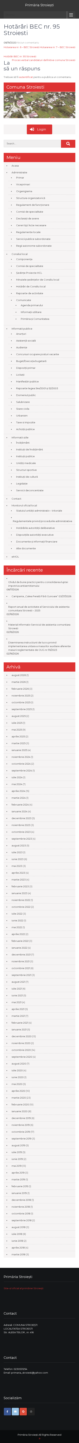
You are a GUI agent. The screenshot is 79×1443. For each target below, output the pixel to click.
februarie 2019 (20, 1186)
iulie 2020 (17, 1070)
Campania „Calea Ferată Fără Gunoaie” (35, 596)
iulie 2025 (17, 722)
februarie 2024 (20, 804)
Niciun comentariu (28, 42)
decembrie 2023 (21, 818)
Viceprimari (23, 184)
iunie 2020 (18, 1077)
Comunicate (23, 300)
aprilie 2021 (18, 1009)
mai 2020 (17, 1084)
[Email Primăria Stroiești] (15, 1411)
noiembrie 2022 (21, 900)
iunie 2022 (17, 920)
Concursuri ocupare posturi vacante (37, 354)
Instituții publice (25, 456)
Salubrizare (23, 401)
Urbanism (22, 415)
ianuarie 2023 (19, 893)
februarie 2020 (20, 1104)
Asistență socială (26, 340)
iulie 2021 (17, 988)
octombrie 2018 (21, 1213)
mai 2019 (17, 1165)
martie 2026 (19, 681)
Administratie (19, 172)
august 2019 (18, 1145)
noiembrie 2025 (21, 695)
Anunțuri (21, 333)
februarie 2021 (20, 1022)
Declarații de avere (27, 218)
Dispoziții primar (25, 367)
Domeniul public (26, 395)
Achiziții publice (25, 429)
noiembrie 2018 (21, 1206)
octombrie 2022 (21, 906)
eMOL (15, 556)
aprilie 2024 (18, 790)
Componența (24, 259)
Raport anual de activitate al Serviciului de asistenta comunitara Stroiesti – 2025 (38, 608)
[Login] (31, 1411)
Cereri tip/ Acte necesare (31, 225)
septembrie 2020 (22, 1056)
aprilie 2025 (18, 736)
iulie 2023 (17, 852)
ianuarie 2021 (19, 1029)
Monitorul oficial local (24, 505)
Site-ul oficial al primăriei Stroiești (23, 1288)
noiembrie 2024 (21, 756)
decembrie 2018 (21, 1199)
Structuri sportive (26, 469)
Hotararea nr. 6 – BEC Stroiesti (21, 47)
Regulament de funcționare (32, 204)
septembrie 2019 (21, 1138)
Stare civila (22, 408)
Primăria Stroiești (39, 5)
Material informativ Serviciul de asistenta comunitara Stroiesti (39, 626)
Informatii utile (20, 437)
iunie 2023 (18, 859)
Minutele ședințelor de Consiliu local (37, 279)
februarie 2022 (20, 940)
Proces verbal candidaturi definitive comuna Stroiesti (43, 60)
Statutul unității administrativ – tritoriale (39, 510)
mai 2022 (17, 927)
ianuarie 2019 (19, 1193)
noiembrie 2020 (21, 1043)
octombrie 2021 (21, 968)
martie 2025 (19, 743)
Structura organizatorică (30, 198)
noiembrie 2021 (21, 961)
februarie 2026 (20, 688)
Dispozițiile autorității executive (35, 534)
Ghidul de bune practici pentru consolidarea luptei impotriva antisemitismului (38, 584)
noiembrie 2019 (21, 1124)
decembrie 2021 (21, 954)
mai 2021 (16, 1002)
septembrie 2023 (22, 838)
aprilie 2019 (18, 1172)
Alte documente (26, 548)
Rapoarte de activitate (29, 293)
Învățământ (23, 442)
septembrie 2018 (22, 1220)
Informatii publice (22, 328)
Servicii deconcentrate (30, 490)
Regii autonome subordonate (34, 245)
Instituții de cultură (27, 476)
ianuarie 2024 (19, 811)
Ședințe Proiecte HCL (29, 272)
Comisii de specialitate (29, 211)
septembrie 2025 (22, 709)
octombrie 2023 (21, 831)
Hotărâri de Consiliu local (31, 286)
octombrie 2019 (21, 1131)
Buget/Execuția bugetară (31, 361)
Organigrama (24, 191)
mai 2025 (17, 729)
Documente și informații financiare (36, 541)
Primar (20, 177)
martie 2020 (19, 1097)
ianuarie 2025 (19, 750)
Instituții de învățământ (29, 449)
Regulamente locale (28, 232)
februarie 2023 (20, 886)
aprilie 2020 (18, 1090)
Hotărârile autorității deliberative (35, 527)
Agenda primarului (32, 305)
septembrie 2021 (21, 974)
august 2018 (19, 1227)
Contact (16, 498)
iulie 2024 (17, 777)
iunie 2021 (17, 995)
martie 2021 (18, 1015)
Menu (10, 15)
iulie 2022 (17, 913)
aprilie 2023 (18, 872)
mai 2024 (17, 784)
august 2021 (18, 981)
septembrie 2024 (22, 770)
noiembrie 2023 (21, 825)
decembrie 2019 (21, 1118)
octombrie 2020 (21, 1049)
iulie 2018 (17, 1233)
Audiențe (21, 347)
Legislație (22, 483)
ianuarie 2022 (19, 947)
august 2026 (19, 675)
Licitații (20, 374)
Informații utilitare (31, 312)
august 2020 (19, 1063)
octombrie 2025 (21, 702)
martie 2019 (18, 1179)
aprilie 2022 (18, 934)
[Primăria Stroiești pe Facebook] (7, 1411)
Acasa (15, 165)
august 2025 (19, 716)
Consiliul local (20, 254)
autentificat (26, 77)
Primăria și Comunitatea (35, 318)
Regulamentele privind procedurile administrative (42, 521)
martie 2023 (19, 879)
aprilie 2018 (18, 1247)
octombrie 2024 (21, 763)
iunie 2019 (17, 1158)
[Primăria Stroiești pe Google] (23, 1411)
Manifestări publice (27, 381)
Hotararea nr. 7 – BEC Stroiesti (57, 47)
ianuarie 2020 (20, 1111)
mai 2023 (17, 865)
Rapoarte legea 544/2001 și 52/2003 (37, 388)
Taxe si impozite (25, 422)
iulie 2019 (17, 1152)
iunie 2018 (17, 1240)
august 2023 (19, 845)
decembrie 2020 (22, 1036)
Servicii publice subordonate (33, 238)
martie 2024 (19, 797)
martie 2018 (18, 1254)
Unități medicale (26, 463)
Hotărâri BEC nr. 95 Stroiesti (20, 56)
